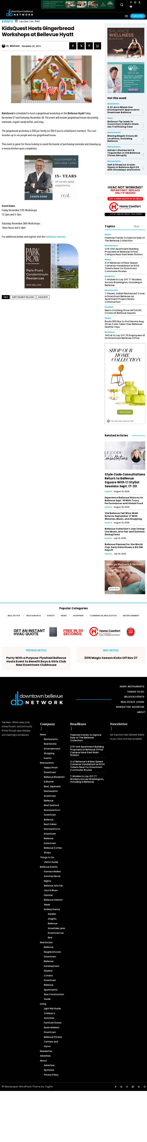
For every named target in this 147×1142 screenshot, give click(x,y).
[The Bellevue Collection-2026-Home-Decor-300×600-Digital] (125, 383)
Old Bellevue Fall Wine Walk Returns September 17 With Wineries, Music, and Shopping (123, 516)
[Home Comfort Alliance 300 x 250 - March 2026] (125, 199)
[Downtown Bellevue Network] (23, 12)
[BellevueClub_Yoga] (125, 43)
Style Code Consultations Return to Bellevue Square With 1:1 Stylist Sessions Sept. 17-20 (125, 480)
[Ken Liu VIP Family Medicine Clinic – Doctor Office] (125, 77)
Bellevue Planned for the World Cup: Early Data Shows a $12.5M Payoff (124, 547)
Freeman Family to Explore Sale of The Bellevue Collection (125, 239)
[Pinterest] (89, 45)
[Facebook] (131, 2)
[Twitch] (133, 1087)
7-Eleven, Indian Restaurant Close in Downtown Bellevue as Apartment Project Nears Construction (125, 298)
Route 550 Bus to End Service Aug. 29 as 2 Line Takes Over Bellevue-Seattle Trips (124, 324)
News (110, 118)
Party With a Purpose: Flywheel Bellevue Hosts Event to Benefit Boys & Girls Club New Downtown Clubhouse (36, 661)
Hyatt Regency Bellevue (23, 297)
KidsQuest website (55, 236)
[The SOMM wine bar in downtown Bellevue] (77, 4)
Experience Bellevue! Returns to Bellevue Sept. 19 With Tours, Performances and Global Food (124, 500)
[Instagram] (135, 2)
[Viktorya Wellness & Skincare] (125, 577)
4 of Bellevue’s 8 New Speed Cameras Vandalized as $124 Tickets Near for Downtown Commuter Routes (122, 267)
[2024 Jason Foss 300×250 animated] (51, 179)
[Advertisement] (73, 1116)
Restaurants (113, 132)
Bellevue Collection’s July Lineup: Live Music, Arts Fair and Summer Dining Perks (125, 531)
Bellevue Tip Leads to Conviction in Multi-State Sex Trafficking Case (123, 124)
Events (7, 21)
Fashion (109, 307)
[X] (139, 2)
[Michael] (4, 46)
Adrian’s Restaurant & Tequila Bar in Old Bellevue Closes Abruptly (123, 153)
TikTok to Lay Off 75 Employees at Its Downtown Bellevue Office (125, 337)
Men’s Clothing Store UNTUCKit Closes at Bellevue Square (123, 312)
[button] (122, 5)
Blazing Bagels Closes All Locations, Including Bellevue (122, 138)
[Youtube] (131, 7)
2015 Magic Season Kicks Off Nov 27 (110, 658)
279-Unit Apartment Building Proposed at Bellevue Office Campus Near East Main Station (124, 251)
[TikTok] (127, 1087)
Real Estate (113, 104)
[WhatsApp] (97, 45)
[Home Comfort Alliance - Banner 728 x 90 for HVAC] (73, 632)
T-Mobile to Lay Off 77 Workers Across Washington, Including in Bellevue (123, 282)
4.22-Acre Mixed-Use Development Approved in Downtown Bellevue (123, 110)
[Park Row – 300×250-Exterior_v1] (51, 268)
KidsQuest (43, 297)
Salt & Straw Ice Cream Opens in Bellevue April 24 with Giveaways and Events (123, 167)
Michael (15, 46)
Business (110, 276)
